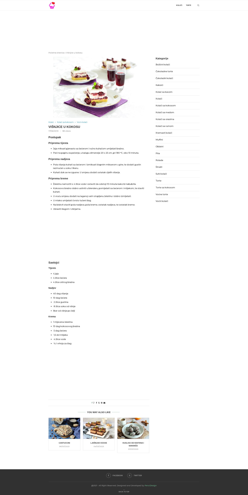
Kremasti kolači (164, 133)
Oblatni (159, 146)
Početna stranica (56, 53)
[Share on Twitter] (99, 403)
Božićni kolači (163, 64)
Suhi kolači (161, 174)
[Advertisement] (124, 30)
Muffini (159, 139)
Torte (188, 5)
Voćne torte (162, 194)
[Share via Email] (104, 403)
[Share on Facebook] (96, 403)
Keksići (159, 85)
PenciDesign (151, 485)
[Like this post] (93, 403)
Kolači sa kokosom (166, 105)
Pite (158, 153)
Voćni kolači (162, 201)
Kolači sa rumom (164, 126)
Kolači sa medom (165, 112)
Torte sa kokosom (165, 187)
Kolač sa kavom (164, 92)
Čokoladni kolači (164, 78)
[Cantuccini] (64, 428)
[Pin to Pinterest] (101, 403)
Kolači (179, 5)
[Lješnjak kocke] (99, 428)
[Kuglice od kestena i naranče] (133, 428)
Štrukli (159, 167)
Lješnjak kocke (99, 443)
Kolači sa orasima (165, 119)
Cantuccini (64, 443)
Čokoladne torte (164, 71)
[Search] (198, 5)
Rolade (159, 160)
